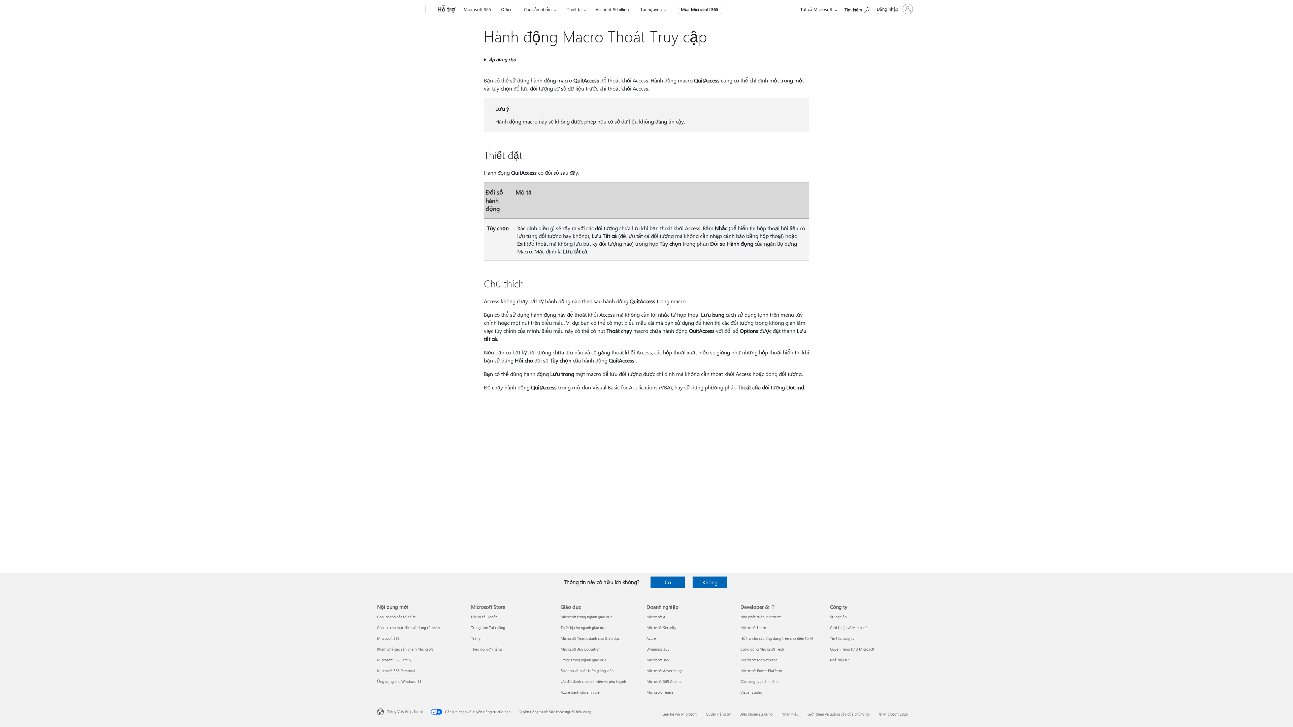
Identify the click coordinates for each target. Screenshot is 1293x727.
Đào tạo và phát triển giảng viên (587, 670)
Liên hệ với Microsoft (679, 714)
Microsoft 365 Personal (396, 670)
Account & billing (612, 9)
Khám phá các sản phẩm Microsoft (405, 649)
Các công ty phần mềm (758, 681)
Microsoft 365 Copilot (664, 681)
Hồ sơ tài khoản (484, 616)
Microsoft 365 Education (580, 649)
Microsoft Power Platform (761, 670)
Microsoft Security (661, 627)
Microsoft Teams (660, 692)
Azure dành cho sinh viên (581, 692)
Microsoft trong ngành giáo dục (586, 616)
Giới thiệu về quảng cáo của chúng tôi (838, 714)
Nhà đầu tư (839, 659)
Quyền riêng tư (718, 714)
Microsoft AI (656, 616)
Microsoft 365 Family (394, 659)
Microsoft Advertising (664, 670)
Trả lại (476, 638)
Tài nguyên (651, 9)
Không (710, 582)
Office (506, 9)
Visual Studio (751, 692)
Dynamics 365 (657, 649)
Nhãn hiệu (790, 714)
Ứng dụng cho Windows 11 (399, 681)
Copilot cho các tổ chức (396, 616)
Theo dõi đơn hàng (486, 649)
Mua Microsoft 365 (699, 9)
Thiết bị (574, 9)
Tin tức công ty (842, 638)
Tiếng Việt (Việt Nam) (405, 711)
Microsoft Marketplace (758, 659)
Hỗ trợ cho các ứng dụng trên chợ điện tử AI (776, 638)
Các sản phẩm (538, 9)
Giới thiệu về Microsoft (849, 627)
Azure (651, 638)
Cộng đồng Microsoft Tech (762, 649)
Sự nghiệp (838, 616)
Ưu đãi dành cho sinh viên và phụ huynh (593, 681)
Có (668, 582)
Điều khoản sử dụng (755, 714)
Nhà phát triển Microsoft (760, 616)
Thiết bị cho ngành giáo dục (583, 627)
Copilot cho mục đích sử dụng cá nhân (408, 627)
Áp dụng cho (502, 59)
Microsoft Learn (753, 627)
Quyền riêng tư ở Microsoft (852, 649)
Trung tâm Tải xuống (488, 627)
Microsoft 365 (477, 9)
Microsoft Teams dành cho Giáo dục (590, 638)
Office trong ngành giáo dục (583, 659)
